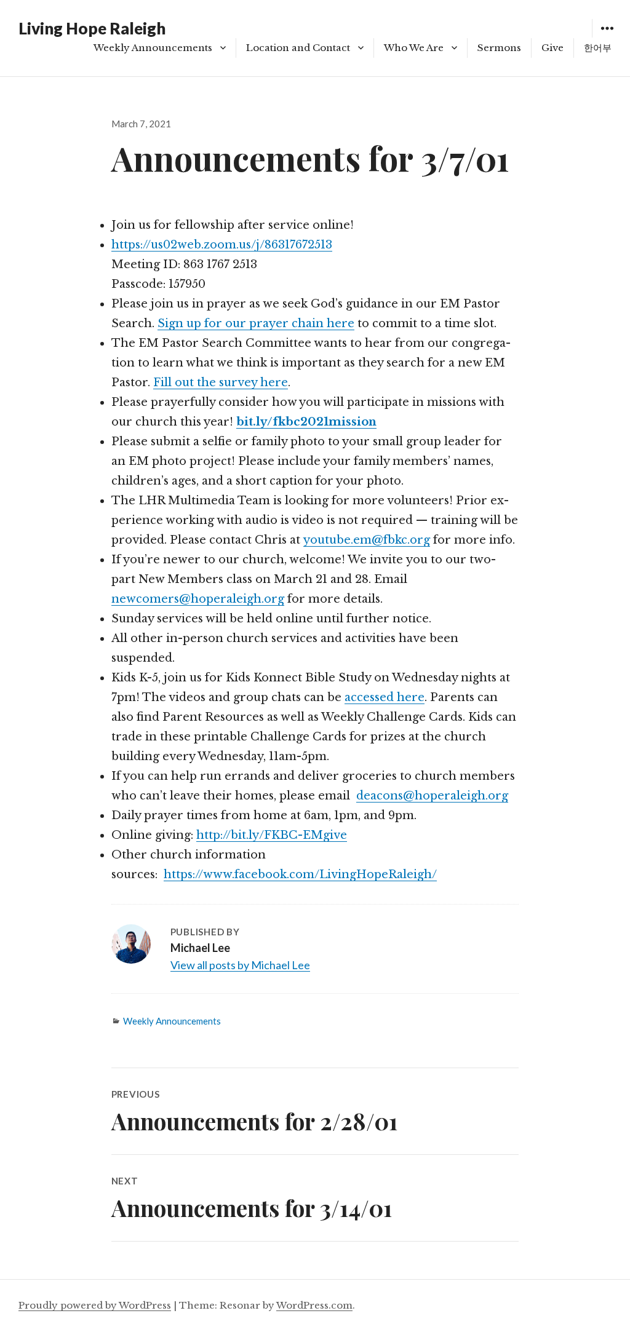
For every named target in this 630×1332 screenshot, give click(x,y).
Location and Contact (298, 48)
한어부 (598, 48)
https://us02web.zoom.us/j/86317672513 (221, 245)
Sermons (499, 48)
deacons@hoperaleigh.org (432, 796)
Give (552, 48)
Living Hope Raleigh (91, 28)
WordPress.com (314, 1305)
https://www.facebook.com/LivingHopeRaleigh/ (300, 874)
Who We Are (414, 48)
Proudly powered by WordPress (94, 1305)
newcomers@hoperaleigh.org (197, 599)
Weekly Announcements (153, 48)
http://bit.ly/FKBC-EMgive (271, 835)
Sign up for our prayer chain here (256, 323)
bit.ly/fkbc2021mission (306, 422)
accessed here (385, 697)
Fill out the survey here (220, 382)
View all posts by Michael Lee (240, 965)
